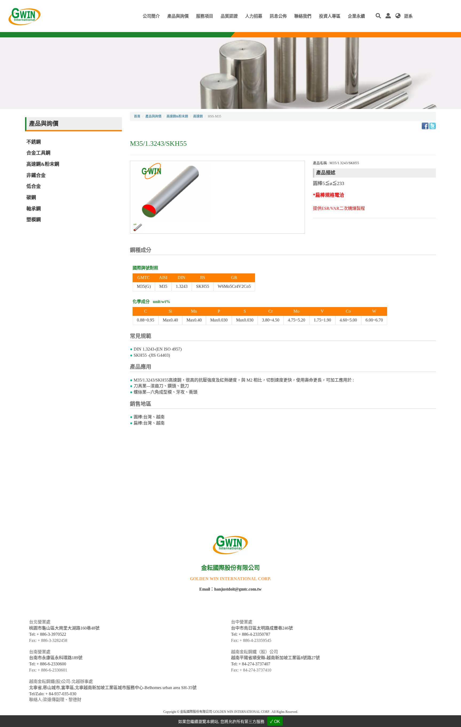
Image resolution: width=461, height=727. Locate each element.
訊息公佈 (278, 16)
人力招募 (253, 16)
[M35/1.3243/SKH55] (170, 191)
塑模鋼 (33, 219)
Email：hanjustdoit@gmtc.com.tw (230, 589)
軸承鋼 (33, 208)
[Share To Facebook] (425, 125)
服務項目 (204, 16)
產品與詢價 (178, 16)
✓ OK (275, 721)
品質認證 (229, 16)
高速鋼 (198, 116)
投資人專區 (329, 16)
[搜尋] (379, 16)
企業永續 (356, 16)
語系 (408, 16)
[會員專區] (389, 16)
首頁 (137, 116)
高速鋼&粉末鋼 (42, 164)
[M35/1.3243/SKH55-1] (137, 227)
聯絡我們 (302, 16)
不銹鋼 (33, 142)
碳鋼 (31, 197)
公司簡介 (151, 16)
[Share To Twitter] (432, 125)
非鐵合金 (36, 175)
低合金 (33, 186)
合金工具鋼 (38, 153)
